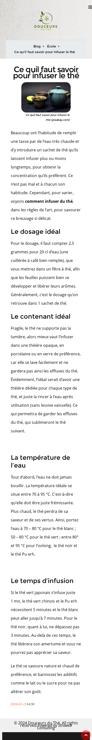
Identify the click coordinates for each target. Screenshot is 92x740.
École (51, 46)
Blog (37, 46)
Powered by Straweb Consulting (54, 726)
